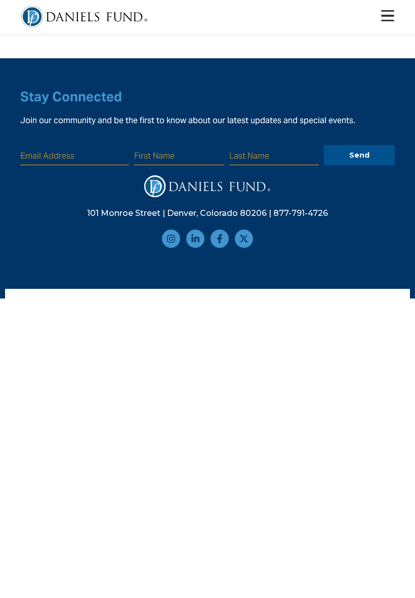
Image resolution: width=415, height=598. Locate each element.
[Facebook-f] (220, 239)
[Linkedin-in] (195, 239)
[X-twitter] (244, 239)
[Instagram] (171, 239)
